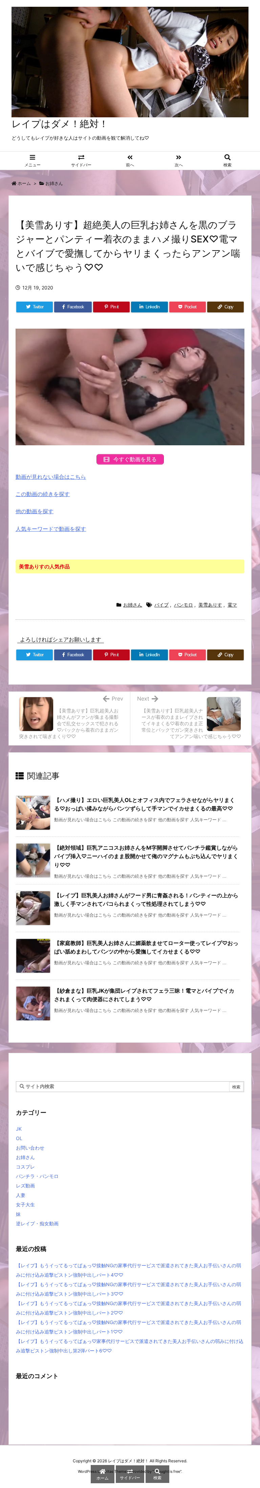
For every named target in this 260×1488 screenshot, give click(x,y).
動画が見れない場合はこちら (51, 476)
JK (19, 1129)
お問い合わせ (30, 1148)
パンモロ (183, 605)
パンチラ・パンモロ (37, 1176)
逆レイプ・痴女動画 (37, 1223)
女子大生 (25, 1204)
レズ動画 (25, 1185)
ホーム (24, 183)
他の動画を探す (34, 511)
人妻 (20, 1195)
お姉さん (54, 183)
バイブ (161, 605)
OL (19, 1138)
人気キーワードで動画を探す (51, 528)
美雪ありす (210, 605)
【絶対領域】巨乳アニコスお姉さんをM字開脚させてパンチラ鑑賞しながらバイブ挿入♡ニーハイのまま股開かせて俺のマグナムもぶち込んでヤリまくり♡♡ (146, 856)
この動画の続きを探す (43, 494)
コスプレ (25, 1167)
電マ (232, 605)
